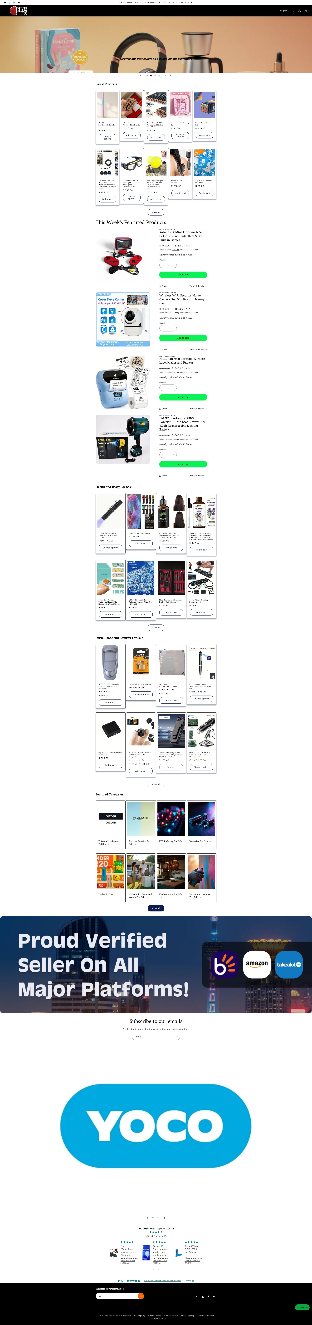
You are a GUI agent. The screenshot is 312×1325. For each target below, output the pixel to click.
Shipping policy (187, 1316)
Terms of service (171, 1316)
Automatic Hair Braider (177, 182)
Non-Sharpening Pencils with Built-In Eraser (106, 125)
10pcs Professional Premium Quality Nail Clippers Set (170, 601)
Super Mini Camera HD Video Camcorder (110, 754)
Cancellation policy (157, 1318)
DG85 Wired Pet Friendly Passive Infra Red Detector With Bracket (109, 686)
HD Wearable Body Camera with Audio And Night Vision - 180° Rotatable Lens (171, 755)
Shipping (175, 249)
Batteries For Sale (198, 841)
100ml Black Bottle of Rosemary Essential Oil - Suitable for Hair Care (169, 535)
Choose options (107, 137)
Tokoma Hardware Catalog (108, 842)
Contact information (205, 1316)
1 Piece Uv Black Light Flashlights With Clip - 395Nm (107, 535)
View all (156, 212)
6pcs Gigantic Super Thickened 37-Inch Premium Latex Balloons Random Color (155, 185)
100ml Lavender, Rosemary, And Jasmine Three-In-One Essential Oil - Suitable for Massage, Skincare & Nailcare (201, 536)
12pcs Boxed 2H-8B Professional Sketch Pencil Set (155, 125)
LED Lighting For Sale (170, 841)
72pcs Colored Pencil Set (203, 124)
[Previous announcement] (96, 2)
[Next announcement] (216, 2)
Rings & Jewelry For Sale (140, 842)
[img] (156, 1232)
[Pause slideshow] (171, 75)
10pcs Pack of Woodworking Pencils (131, 124)
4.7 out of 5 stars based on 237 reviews (162, 1281)
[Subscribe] (177, 1037)
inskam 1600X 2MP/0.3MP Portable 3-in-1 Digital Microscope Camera (199, 755)
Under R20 (104, 894)
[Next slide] (165, 75)
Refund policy (139, 1316)
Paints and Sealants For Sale (199, 896)
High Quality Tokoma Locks (140, 684)
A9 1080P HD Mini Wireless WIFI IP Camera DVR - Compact (140, 755)
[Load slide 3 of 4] (155, 76)
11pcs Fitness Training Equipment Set (198, 601)
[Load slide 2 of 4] (151, 76)
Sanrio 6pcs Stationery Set (180, 124)
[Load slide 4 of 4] (159, 76)
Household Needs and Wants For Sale (140, 896)
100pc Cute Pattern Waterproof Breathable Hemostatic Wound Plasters (109, 602)
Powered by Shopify (123, 1315)
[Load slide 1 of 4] (147, 76)
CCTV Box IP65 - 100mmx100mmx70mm (168, 685)
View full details (197, 286)
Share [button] (164, 286)
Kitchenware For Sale (170, 894)
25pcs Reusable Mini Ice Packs (203, 182)
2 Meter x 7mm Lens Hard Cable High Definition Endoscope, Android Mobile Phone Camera (107, 185)
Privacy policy (154, 1316)
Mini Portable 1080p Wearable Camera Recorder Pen (200, 686)
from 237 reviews (155, 1236)
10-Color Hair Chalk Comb (139, 533)
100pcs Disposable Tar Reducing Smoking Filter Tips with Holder (140, 602)
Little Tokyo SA (109, 1315)
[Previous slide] (140, 75)
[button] (6, 11)
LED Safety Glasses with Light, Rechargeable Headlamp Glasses (130, 184)
